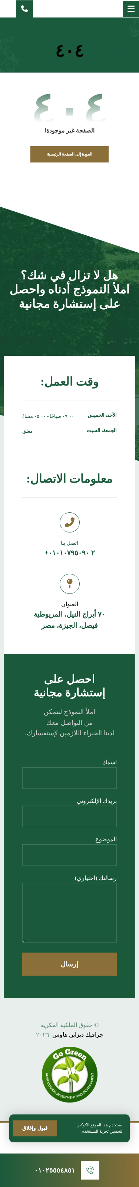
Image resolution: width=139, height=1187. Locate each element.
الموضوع (106, 839)
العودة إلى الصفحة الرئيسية (69, 154)
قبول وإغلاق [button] (35, 1128)
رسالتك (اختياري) (96, 878)
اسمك (109, 762)
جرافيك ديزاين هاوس (77, 1034)
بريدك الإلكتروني (97, 801)
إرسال (69, 964)
